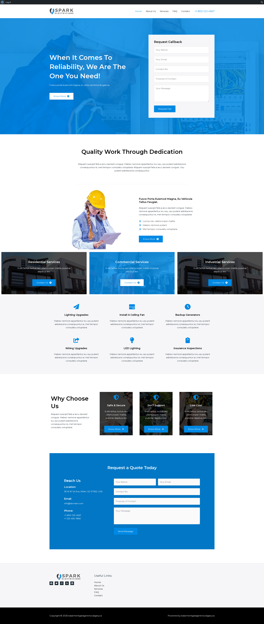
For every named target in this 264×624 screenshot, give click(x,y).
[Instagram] (62, 583)
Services (164, 11)
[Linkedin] (72, 583)
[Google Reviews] (67, 583)
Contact (185, 11)
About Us (151, 11)
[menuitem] (2, 2)
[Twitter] (56, 583)
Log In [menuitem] (8, 2)
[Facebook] (51, 583)
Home (138, 11)
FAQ (175, 11)
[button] (205, 11)
